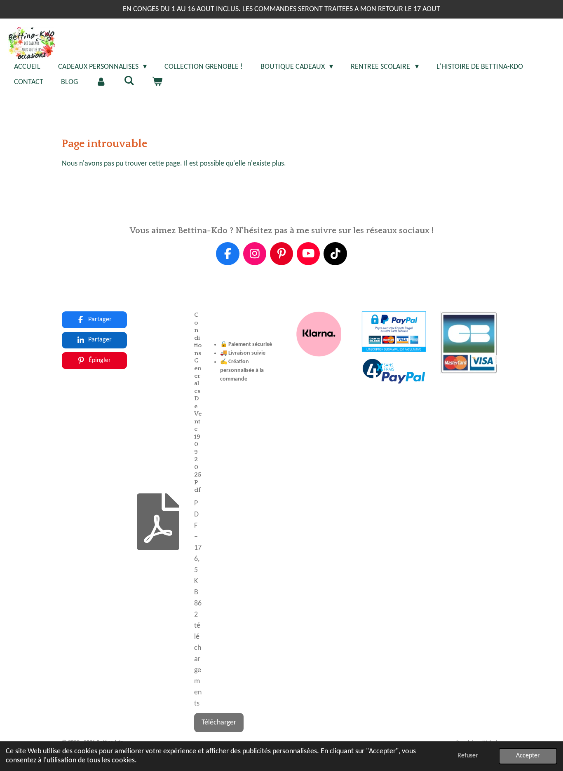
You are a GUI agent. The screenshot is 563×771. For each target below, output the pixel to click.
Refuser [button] (467, 755)
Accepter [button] (528, 755)
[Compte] (101, 82)
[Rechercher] (129, 81)
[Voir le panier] (157, 82)
